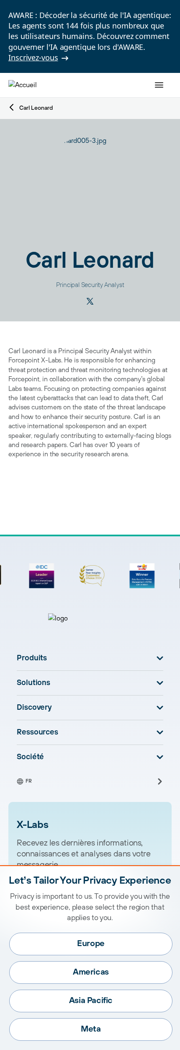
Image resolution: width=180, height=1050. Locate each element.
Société (30, 757)
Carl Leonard (36, 108)
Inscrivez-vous (33, 57)
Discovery (34, 707)
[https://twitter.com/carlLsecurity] (90, 301)
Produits (32, 658)
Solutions (33, 683)
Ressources (37, 732)
